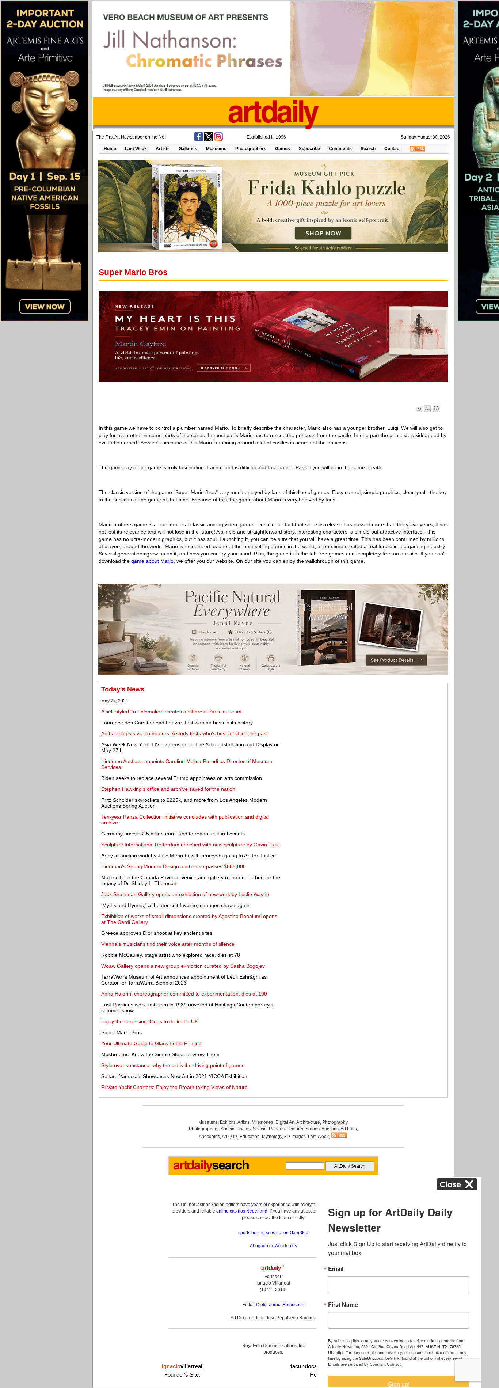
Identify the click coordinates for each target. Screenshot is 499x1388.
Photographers (250, 148)
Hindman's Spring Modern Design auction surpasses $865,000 (173, 866)
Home (110, 148)
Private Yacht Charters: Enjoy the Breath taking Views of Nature (174, 1087)
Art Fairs (348, 1128)
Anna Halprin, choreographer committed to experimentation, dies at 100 (184, 994)
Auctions (330, 1128)
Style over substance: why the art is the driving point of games (172, 1065)
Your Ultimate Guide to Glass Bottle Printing (151, 1043)
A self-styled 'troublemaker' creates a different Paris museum (171, 711)
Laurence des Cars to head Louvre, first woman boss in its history (177, 722)
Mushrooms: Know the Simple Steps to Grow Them (160, 1054)
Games (282, 148)
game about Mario (152, 561)
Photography (334, 1122)
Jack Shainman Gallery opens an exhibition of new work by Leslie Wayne (185, 894)
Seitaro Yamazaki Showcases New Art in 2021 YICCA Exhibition (174, 1076)
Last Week (136, 148)
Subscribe (309, 148)
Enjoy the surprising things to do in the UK (149, 1021)
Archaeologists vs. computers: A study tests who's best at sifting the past (184, 733)
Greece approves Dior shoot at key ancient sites (156, 933)
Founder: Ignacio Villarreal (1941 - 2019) (273, 1283)
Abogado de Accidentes (273, 1245)
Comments (340, 148)
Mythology (272, 1136)
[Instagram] (218, 139)
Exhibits (228, 1122)
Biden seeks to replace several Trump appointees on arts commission (181, 778)
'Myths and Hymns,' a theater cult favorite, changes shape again (175, 905)
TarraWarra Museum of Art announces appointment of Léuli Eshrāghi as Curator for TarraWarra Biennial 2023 (184, 980)
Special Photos (236, 1128)
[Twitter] (208, 139)
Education (250, 1136)
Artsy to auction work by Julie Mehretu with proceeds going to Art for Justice (188, 855)
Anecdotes (209, 1136)
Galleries (188, 148)
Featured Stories (303, 1128)
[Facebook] (198, 139)
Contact (392, 148)
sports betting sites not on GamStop (273, 1232)
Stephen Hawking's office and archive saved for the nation (168, 789)
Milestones (262, 1122)
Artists (163, 148)
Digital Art (284, 1122)
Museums (216, 148)
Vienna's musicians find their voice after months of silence (168, 944)
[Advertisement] (364, 737)
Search (368, 148)
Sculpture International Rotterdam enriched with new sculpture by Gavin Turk (190, 844)
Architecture (308, 1122)
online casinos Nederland (241, 1211)
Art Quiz (229, 1136)
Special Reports (269, 1128)
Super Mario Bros (121, 1032)
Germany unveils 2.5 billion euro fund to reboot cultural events (173, 834)
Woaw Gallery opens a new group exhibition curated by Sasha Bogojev (183, 966)
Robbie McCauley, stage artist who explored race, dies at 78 (170, 955)
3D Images (295, 1136)
